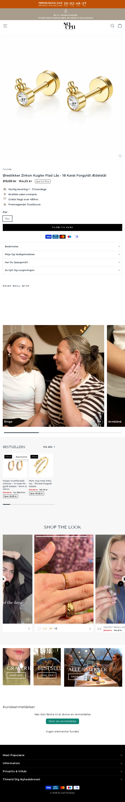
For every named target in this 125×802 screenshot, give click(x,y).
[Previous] (7, 583)
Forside (7, 169)
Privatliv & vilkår (15, 771)
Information (11, 763)
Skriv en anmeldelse (62, 721)
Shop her (16, 675)
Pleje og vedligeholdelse (20, 254)
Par (5, 212)
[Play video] (4, 579)
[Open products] (30, 629)
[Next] (120, 583)
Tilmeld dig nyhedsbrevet (21, 779)
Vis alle (47, 446)
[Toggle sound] (29, 619)
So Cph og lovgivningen (20, 270)
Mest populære (14, 755)
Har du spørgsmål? (16, 262)
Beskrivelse (11, 246)
